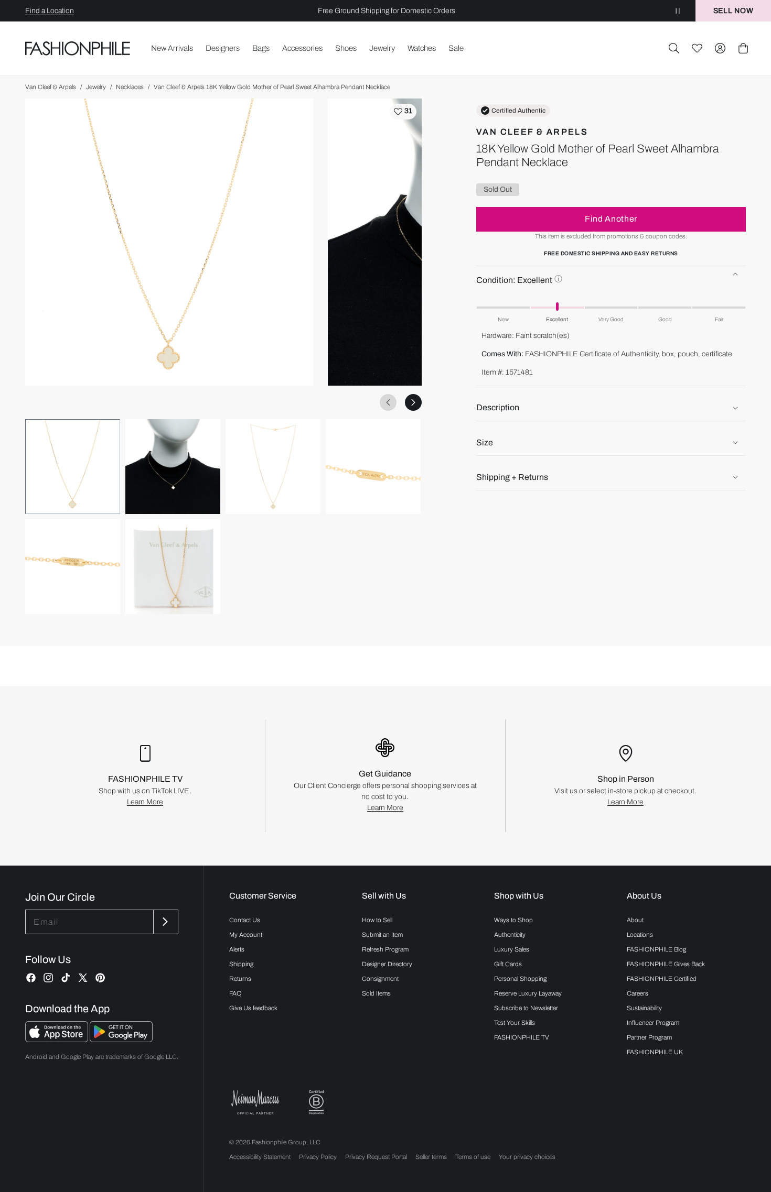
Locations (640, 934)
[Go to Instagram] (48, 977)
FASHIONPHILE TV (521, 1037)
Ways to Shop (513, 920)
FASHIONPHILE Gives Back (666, 964)
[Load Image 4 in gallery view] (373, 466)
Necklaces (130, 87)
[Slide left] (388, 402)
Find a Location (49, 11)
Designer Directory (387, 964)
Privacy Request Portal (376, 1157)
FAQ (235, 993)
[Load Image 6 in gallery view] (172, 566)
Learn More (145, 802)
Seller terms (431, 1157)
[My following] (697, 48)
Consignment (380, 978)
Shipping (241, 964)
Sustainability (644, 1008)
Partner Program (649, 1037)
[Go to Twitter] (83, 977)
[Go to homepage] (78, 48)
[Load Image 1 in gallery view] (72, 466)
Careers (637, 993)
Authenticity (510, 934)
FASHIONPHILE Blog (656, 949)
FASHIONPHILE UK (655, 1052)
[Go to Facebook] (31, 977)
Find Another (611, 218)
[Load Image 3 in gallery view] (273, 466)
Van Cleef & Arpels (50, 87)
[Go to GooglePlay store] (121, 1039)
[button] (673, 48)
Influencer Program (653, 1022)
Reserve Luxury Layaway (528, 993)
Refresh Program (385, 949)
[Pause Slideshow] (677, 10)
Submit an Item (382, 934)
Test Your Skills (514, 1022)
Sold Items (376, 993)
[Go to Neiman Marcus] (255, 1102)
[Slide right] (413, 402)
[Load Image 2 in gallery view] (172, 466)
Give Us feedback (253, 1008)
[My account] (720, 48)
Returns (240, 978)
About (635, 920)
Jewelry (96, 87)
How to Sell (377, 920)
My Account (245, 934)
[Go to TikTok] (65, 977)
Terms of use (472, 1157)
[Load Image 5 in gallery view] (72, 566)
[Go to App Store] (57, 1039)
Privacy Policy (318, 1157)
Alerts (236, 949)
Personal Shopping (520, 978)
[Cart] (743, 48)
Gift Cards (508, 964)
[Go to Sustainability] (316, 1102)
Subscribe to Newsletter (526, 1008)
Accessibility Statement (260, 1157)
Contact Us (244, 920)
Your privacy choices (527, 1157)
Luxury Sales (511, 949)
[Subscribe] (164, 922)
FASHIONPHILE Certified (662, 978)
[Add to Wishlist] (403, 111)
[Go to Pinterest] (100, 977)
